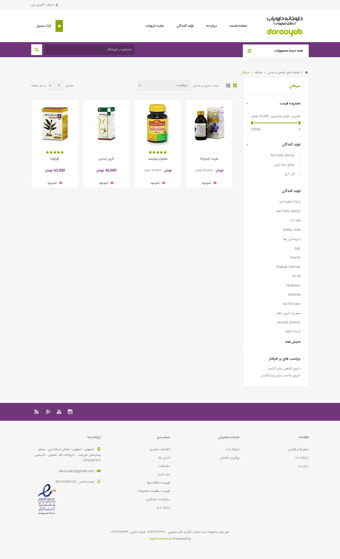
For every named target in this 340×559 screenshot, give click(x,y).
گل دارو (290, 174)
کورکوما (54, 159)
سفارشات (164, 466)
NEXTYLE (292, 332)
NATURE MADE (283, 155)
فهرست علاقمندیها (158, 483)
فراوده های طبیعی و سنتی (283, 72)
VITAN (295, 220)
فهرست (228, 85)
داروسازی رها (291, 239)
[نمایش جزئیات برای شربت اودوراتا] (209, 123)
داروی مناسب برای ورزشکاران (280, 375)
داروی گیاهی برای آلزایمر (284, 368)
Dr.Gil (296, 276)
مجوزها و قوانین (298, 449)
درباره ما (304, 466)
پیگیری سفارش (229, 458)
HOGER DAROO (288, 322)
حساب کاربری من (42, 5)
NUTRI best (291, 304)
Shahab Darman (288, 267)
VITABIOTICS (289, 202)
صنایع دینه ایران (284, 165)
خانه (306, 72)
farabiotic (293, 285)
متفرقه (259, 72)
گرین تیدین (106, 159)
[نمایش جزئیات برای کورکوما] (54, 123)
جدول (235, 85)
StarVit (295, 258)
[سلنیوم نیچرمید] (157, 123)
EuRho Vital (291, 230)
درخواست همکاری (158, 499)
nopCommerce (160, 539)
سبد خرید (164, 474)
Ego (297, 248)
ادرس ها (164, 458)
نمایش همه (292, 342)
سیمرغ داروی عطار (288, 313)
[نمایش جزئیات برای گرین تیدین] (106, 123)
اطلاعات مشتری (160, 449)
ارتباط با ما (302, 458)
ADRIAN (294, 295)
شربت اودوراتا (209, 159)
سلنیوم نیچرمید (158, 159)
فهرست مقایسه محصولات (153, 491)
